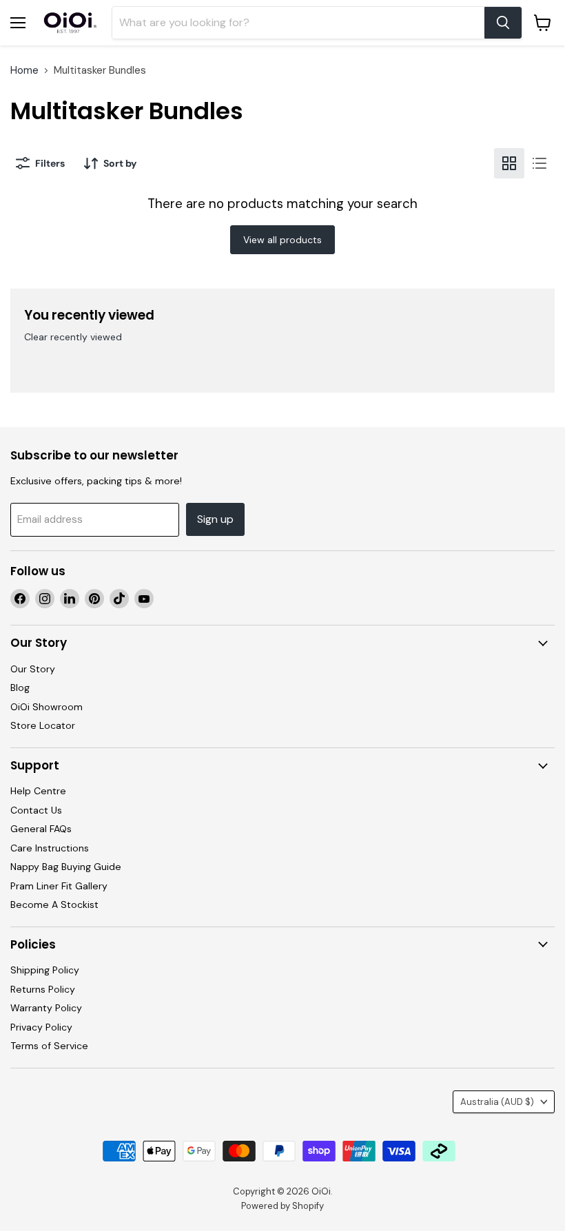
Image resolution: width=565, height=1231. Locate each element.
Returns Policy (42, 989)
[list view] (539, 163)
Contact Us (36, 810)
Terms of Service (49, 1045)
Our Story (32, 669)
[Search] (503, 23)
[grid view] (509, 163)
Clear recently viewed (73, 336)
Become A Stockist (54, 904)
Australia (497, 1102)
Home (24, 70)
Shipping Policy (44, 970)
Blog (20, 687)
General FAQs (41, 829)
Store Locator (42, 725)
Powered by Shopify (282, 1206)
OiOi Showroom (46, 707)
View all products (282, 240)
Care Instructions (49, 848)
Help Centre (38, 791)
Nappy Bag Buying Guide (65, 866)
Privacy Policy (41, 1027)
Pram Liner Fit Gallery (58, 886)
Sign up (215, 519)
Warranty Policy (46, 1008)
